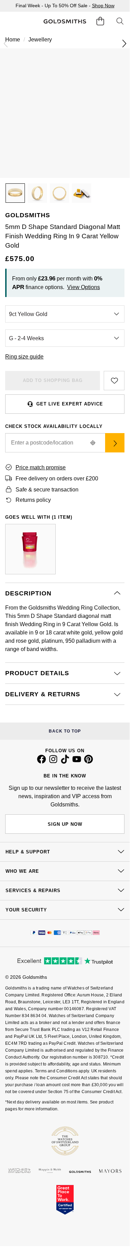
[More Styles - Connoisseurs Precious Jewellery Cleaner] (30, 549)
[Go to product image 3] (59, 193)
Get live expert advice (69, 403)
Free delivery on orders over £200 (57, 478)
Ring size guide (24, 357)
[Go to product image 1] (15, 193)
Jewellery (40, 39)
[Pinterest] (88, 762)
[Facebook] (41, 762)
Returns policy (33, 500)
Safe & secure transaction (47, 489)
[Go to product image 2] (37, 193)
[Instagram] (53, 762)
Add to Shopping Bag (53, 380)
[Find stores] (114, 442)
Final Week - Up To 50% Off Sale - (65, 5)
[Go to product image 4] (81, 193)
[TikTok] (65, 762)
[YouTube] (77, 762)
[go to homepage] (65, 21)
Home (12, 39)
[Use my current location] (92, 442)
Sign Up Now (65, 824)
